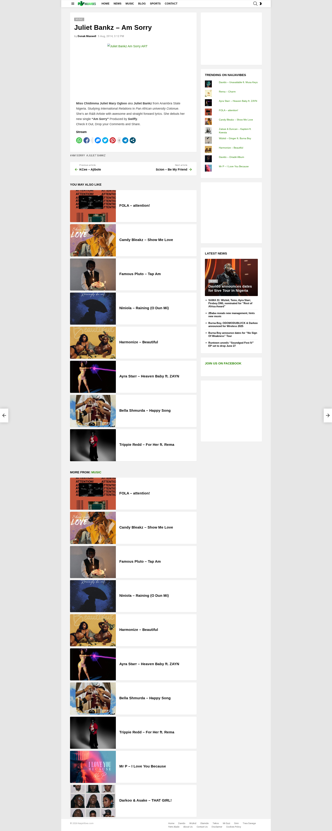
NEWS (117, 3)
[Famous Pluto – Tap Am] (93, 274)
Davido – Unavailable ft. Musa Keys (238, 82)
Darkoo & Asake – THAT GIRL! (145, 800)
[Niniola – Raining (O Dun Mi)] (93, 309)
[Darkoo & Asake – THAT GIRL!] (93, 801)
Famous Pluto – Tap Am (140, 274)
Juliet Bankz (96, 155)
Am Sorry (78, 155)
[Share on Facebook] (87, 140)
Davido (181, 823)
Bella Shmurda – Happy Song (145, 410)
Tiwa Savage (249, 823)
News (213, 281)
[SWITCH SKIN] (260, 3)
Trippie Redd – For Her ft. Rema (146, 444)
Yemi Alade (173, 826)
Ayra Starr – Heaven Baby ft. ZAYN (149, 376)
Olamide (204, 823)
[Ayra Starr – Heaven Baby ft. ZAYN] (93, 377)
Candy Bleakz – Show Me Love (146, 240)
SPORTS (155, 3)
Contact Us (202, 826)
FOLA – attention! (134, 205)
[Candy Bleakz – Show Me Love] (93, 240)
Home (171, 823)
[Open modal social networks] (133, 140)
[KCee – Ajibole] (4, 415)
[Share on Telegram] (125, 140)
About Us (188, 826)
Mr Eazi (226, 823)
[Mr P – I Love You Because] (93, 767)
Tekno (216, 823)
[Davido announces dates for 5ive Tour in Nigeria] (231, 277)
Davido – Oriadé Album (231, 157)
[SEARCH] (255, 3)
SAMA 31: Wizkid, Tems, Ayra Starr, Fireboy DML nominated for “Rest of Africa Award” (230, 303)
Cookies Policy (233, 826)
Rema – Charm (227, 91)
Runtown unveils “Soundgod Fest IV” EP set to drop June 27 (231, 344)
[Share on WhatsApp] (79, 140)
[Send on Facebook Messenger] (98, 140)
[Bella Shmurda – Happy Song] (93, 411)
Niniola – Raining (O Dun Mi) (144, 308)
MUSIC (130, 3)
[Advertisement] (231, 38)
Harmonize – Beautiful (138, 342)
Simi (236, 823)
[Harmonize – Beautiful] (93, 343)
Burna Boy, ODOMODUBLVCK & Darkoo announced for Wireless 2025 (233, 324)
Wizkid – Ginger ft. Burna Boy (235, 138)
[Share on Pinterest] (113, 140)
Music (96, 472)
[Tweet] (105, 140)
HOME (105, 3)
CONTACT (171, 3)
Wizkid (192, 823)
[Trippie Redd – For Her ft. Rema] (93, 445)
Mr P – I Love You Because (142, 766)
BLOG (142, 3)
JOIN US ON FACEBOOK (223, 363)
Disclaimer (217, 826)
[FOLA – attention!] (93, 206)
